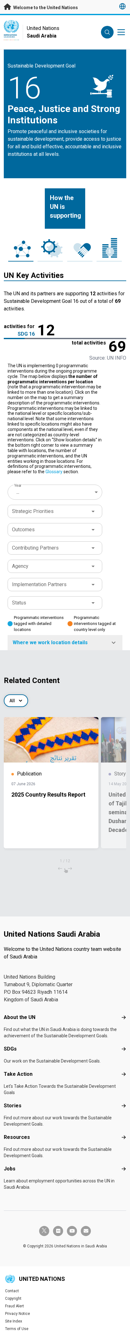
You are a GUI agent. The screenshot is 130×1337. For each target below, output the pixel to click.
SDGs (10, 1049)
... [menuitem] (17, 492)
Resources (17, 1137)
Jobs (9, 1169)
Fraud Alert (14, 1306)
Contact (12, 1291)
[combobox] (55, 492)
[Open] (93, 511)
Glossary (53, 471)
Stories (12, 1106)
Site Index (13, 1321)
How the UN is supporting (65, 206)
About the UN (19, 1017)
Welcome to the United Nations (45, 7)
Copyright (13, 1298)
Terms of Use (16, 1329)
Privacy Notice (17, 1313)
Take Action (18, 1074)
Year (17, 485)
